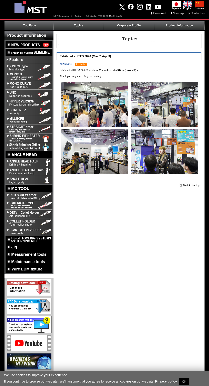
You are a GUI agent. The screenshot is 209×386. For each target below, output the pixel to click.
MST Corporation (61, 16)
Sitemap (178, 13)
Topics (78, 16)
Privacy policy (166, 381)
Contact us (198, 13)
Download (159, 13)
